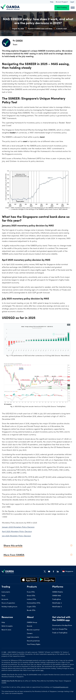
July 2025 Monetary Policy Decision (16, 536)
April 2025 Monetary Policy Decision (17, 532)
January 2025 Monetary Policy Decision (18, 527)
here (41, 670)
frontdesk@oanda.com (60, 687)
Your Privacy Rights (33, 644)
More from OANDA (14, 554)
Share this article (13, 545)
